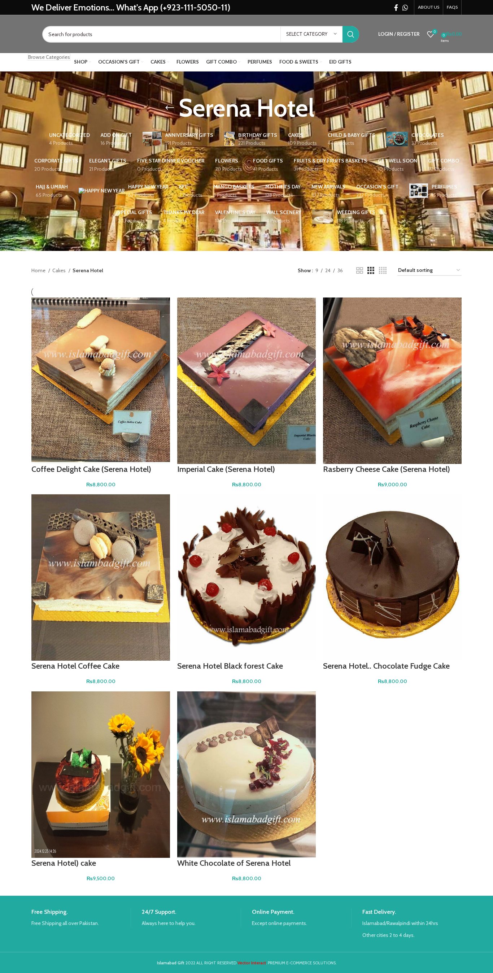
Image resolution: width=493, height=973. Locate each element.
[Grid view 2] (359, 270)
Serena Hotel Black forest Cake (230, 666)
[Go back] (170, 108)
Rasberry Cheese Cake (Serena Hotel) (386, 469)
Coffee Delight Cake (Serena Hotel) (91, 469)
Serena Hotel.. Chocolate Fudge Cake (386, 666)
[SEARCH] (351, 34)
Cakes (59, 270)
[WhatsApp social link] (405, 7)
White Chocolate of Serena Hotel (234, 863)
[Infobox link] (81, 918)
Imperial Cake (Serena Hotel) (226, 469)
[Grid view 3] (370, 270)
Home (39, 270)
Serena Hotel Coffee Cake (75, 666)
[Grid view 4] (383, 270)
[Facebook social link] (396, 7)
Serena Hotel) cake (63, 863)
